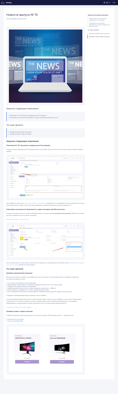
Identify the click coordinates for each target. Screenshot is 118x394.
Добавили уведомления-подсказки (99, 33)
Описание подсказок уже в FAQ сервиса (18, 307)
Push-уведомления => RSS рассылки (17, 219)
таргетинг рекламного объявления (35, 203)
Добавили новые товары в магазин (99, 36)
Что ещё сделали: (93, 30)
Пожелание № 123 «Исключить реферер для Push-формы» (98, 19)
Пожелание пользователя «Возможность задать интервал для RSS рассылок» (99, 24)
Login (113, 2)
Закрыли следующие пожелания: (98, 15)
